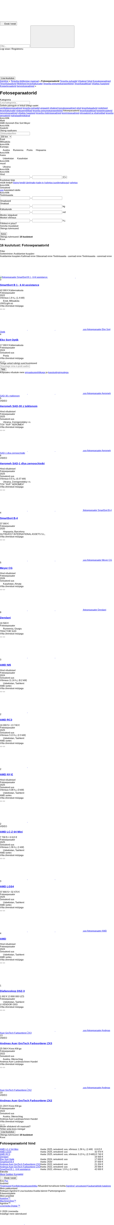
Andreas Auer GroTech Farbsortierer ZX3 (26, 1043)
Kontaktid (18, 1174)
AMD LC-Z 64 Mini (11, 831)
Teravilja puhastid (68, 81)
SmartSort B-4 (9, 518)
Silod (89, 81)
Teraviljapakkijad (82, 83)
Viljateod (82, 81)
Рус (6, 1181)
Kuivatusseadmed (102, 81)
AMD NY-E (6, 774)
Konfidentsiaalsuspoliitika (24, 1186)
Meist (2, 1174)
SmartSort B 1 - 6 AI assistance (19, 284)
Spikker (9, 1174)
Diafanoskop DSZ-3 (12, 991)
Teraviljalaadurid (8, 83)
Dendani (5, 617)
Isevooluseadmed (25, 86)
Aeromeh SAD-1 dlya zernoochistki (22, 463)
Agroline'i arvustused (76, 1186)
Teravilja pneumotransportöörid (58, 83)
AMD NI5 (5, 664)
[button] (57, 63)
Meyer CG (6, 568)
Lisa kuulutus (7, 1132)
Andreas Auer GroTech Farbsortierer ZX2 (26, 1100)
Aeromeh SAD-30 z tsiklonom (18, 406)
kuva (3, 234)
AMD (3, 938)
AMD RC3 (6, 719)
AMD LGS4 (7, 886)
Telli (3, 369)
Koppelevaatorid (8, 86)
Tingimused (6, 1186)
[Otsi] (52, 37)
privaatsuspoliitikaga (35, 372)
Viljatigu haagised (100, 83)
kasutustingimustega (58, 372)
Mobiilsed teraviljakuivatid (30, 83)
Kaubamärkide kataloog (99, 1186)
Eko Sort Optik (9, 339)
